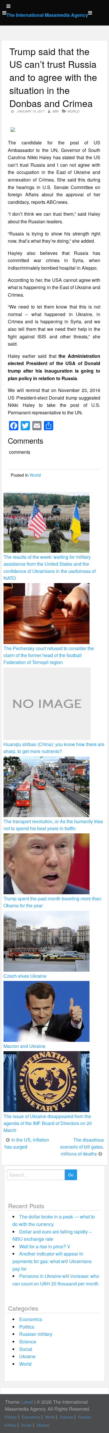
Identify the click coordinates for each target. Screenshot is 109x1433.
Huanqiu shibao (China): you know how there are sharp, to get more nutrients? (53, 747)
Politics (26, 1326)
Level (27, 1401)
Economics (30, 1319)
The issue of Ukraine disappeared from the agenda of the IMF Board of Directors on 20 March (47, 1123)
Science (27, 1341)
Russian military (35, 1334)
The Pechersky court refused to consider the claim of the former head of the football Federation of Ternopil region (48, 655)
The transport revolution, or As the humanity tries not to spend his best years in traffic (53, 825)
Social (25, 1349)
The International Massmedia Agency (47, 15)
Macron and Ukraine (24, 1046)
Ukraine (27, 1356)
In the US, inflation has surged (26, 1143)
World (73, 111)
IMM (55, 111)
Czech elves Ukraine (25, 976)
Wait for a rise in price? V (44, 1246)
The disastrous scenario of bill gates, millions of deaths (82, 1146)
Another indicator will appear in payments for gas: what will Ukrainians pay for (52, 1261)
